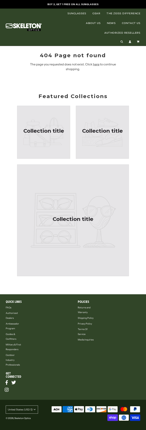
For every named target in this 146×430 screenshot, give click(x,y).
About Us (93, 23)
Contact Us (131, 23)
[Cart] (138, 42)
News (111, 23)
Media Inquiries (86, 339)
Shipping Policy (86, 318)
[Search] (122, 42)
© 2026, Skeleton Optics (18, 418)
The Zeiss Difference (123, 13)
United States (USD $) (20, 409)
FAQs (8, 307)
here (96, 64)
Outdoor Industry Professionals (13, 360)
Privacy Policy (85, 323)
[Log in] (130, 42)
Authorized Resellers (122, 32)
